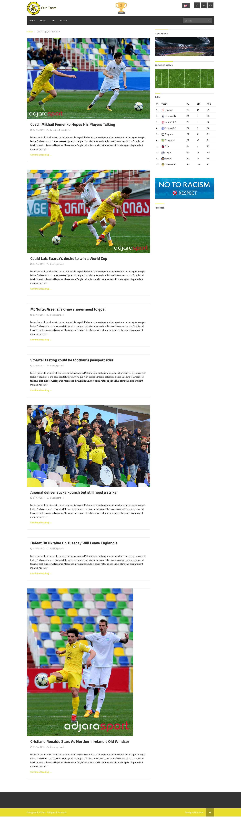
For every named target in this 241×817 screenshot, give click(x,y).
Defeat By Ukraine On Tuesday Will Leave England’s (73, 543)
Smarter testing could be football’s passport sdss (72, 360)
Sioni (42, 812)
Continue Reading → (41, 154)
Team (62, 20)
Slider (67, 130)
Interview (54, 130)
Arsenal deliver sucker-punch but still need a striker (74, 492)
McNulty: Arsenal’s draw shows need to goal (68, 309)
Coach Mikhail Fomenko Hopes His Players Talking (72, 124)
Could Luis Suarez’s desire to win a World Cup (68, 259)
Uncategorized (57, 264)
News (43, 20)
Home (32, 20)
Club (53, 20)
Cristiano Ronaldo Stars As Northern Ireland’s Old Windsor (79, 741)
